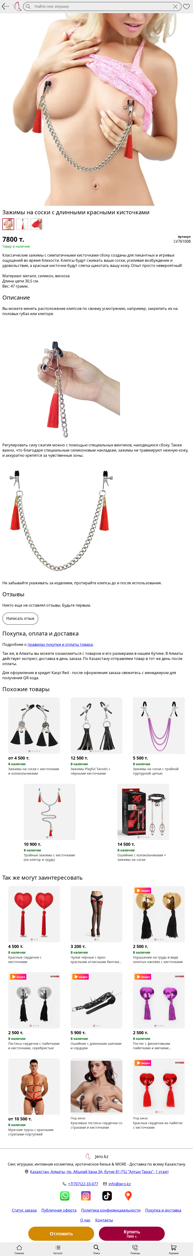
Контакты (104, 1220)
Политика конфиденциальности (111, 1210)
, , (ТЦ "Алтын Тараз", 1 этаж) (99, 1171)
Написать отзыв (20, 618)
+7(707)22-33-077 (83, 1183)
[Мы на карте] (128, 1196)
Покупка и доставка (163, 1210)
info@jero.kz (120, 1183)
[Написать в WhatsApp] (64, 1196)
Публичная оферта (58, 1210)
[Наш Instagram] (86, 1196)
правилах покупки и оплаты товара (60, 644)
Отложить (61, 1233)
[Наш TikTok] (107, 1196)
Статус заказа (24, 1210)
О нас (85, 1220)
